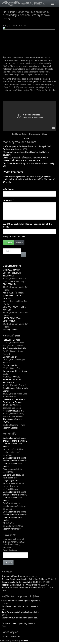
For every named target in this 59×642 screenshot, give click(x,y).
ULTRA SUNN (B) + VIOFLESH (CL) (11, 319)
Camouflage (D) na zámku (15, 371)
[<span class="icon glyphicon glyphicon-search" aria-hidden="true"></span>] (23, 254)
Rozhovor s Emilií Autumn (13, 576)
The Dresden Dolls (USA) (14, 348)
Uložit (9, 242)
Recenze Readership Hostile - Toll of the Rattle (22, 579)
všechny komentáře (12, 528)
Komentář (8, 200)
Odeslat (8, 562)
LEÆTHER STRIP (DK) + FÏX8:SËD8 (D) (14, 283)
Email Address (10, 550)
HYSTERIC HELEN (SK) (13, 410)
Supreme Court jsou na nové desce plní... (20, 617)
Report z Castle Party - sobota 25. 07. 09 (20, 581)
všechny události (10, 329)
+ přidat (17, 335)
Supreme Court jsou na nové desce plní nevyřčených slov (13, 477)
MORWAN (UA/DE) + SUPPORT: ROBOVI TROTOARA (12, 273)
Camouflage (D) (10, 356)
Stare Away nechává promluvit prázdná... (20, 612)
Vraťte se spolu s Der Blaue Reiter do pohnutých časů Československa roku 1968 (27, 147)
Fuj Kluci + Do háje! (11, 339)
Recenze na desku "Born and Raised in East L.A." (23, 587)
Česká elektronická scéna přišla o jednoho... (21, 600)
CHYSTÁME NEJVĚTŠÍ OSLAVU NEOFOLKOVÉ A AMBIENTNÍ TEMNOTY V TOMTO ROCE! (25, 159)
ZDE (36, 81)
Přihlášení (24, 640)
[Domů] (24, 3)
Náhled (19, 242)
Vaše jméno (8, 189)
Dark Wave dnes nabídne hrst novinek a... (20, 606)
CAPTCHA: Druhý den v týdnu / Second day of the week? (27, 225)
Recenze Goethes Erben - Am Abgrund (19, 584)
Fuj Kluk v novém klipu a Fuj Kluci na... (18, 623)
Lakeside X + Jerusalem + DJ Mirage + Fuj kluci (14, 401)
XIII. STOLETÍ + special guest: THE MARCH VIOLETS (13, 295)
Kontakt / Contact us (10, 636)
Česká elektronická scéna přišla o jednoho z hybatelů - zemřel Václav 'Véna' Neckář (15, 442)
